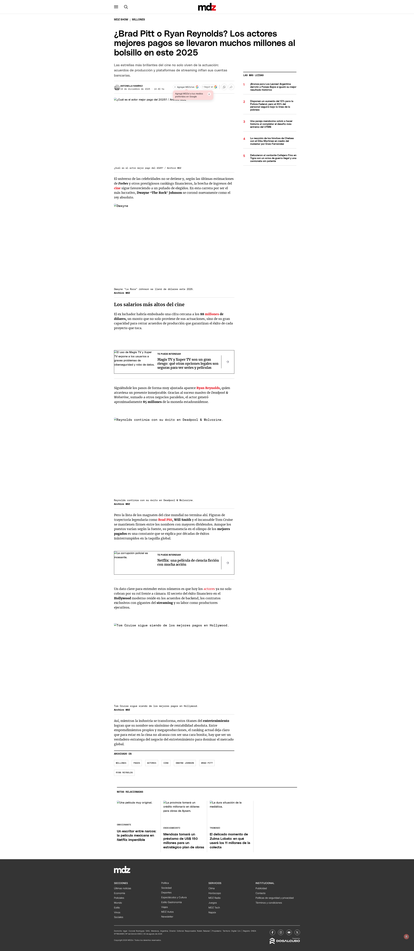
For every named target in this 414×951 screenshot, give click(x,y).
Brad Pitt (165, 520)
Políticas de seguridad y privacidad (275, 897)
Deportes (166, 892)
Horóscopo (214, 893)
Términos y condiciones (269, 902)
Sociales (118, 917)
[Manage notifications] (406, 936)
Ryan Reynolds (208, 388)
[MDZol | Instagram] (280, 932)
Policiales (119, 897)
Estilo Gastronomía (171, 902)
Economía (119, 893)
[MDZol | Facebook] (272, 932)
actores (209, 589)
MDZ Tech (214, 907)
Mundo (118, 902)
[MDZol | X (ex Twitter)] (297, 932)
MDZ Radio (214, 897)
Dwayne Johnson (185, 763)
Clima (211, 888)
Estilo (117, 907)
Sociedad (166, 887)
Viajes (164, 907)
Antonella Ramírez (131, 86)
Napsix (212, 912)
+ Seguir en (207, 87)
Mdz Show (121, 19)
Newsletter (167, 916)
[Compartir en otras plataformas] (231, 87)
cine (117, 188)
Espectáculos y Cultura (174, 897)
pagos (137, 763)
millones (212, 314)
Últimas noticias (122, 888)
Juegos (212, 902)
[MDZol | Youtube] (289, 932)
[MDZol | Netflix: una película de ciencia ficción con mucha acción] (227, 562)
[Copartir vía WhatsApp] (224, 87)
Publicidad (261, 888)
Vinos (117, 912)
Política (165, 883)
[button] (116, 6)
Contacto (261, 893)
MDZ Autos (167, 911)
